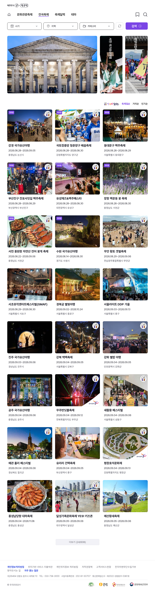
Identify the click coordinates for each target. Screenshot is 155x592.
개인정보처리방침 (15, 567)
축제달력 (60, 14)
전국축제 (43, 14)
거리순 (136, 103)
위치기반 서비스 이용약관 (40, 567)
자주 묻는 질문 (31, 570)
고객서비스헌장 (103, 567)
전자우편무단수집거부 (125, 567)
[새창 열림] (91, 585)
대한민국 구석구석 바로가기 (17, 5)
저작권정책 (87, 567)
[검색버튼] (145, 14)
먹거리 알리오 (111, 103)
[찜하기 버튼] (137, 14)
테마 (73, 14)
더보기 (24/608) (77, 542)
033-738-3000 (52, 576)
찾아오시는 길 (14, 570)
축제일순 (126, 103)
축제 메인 (9, 14)
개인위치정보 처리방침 (67, 567)
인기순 (144, 103)
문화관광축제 (24, 14)
